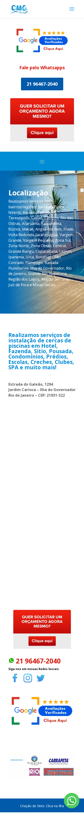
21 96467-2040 (42, 84)
